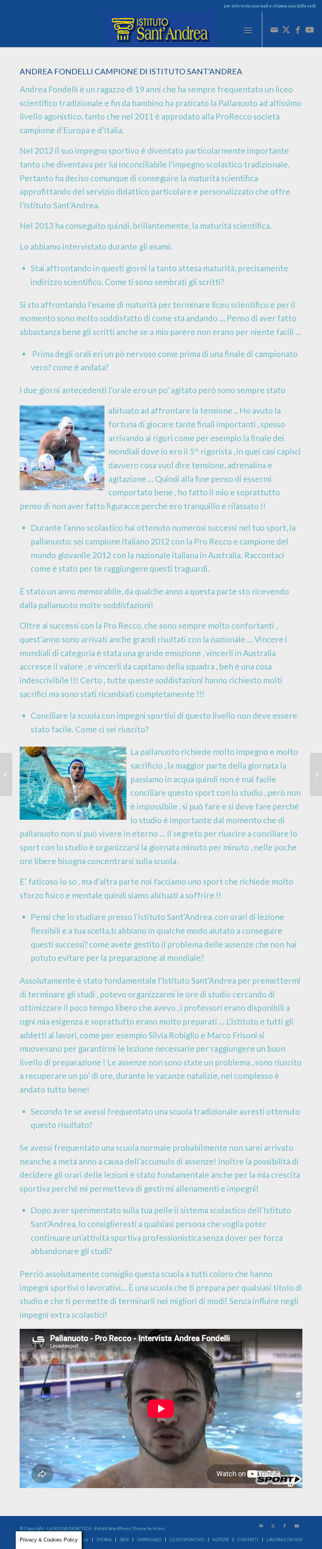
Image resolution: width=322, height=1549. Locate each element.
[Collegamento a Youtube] (310, 29)
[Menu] (248, 29)
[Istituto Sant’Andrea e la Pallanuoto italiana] (316, 774)
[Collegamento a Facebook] (298, 29)
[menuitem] (248, 29)
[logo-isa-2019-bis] (160, 29)
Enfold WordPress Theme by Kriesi (129, 1528)
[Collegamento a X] (286, 29)
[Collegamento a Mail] (274, 29)
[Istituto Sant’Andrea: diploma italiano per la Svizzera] (6, 774)
